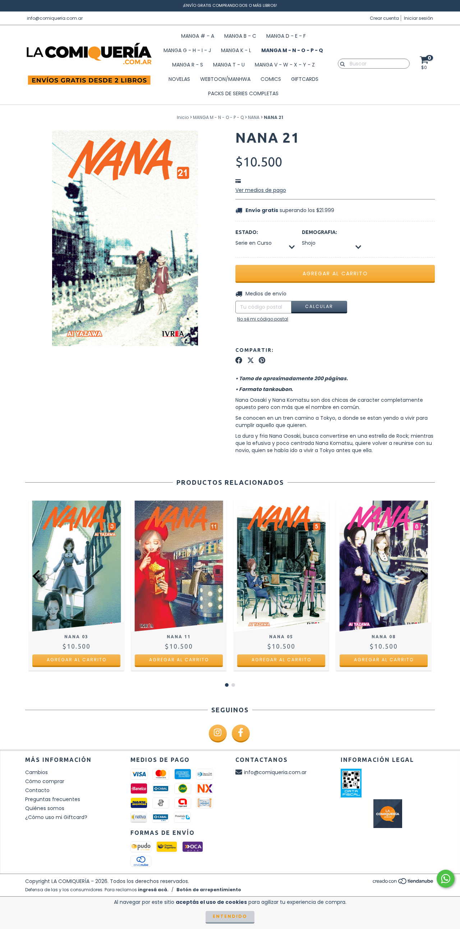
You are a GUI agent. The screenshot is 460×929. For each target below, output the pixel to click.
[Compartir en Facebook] (238, 360)
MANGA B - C (240, 36)
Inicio (183, 117)
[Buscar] (341, 63)
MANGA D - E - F (286, 36)
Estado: (246, 232)
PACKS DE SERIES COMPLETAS (243, 93)
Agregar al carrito (76, 660)
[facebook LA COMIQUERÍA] (241, 733)
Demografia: (319, 232)
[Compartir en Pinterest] (262, 360)
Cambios (36, 772)
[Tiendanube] (403, 883)
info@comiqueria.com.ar (55, 18)
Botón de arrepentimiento (208, 890)
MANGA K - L (236, 50)
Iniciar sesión (418, 18)
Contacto (37, 790)
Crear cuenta (384, 18)
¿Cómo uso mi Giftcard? (56, 817)
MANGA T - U (229, 64)
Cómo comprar (44, 781)
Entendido (230, 916)
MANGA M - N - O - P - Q (292, 50)
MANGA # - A (197, 36)
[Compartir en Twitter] (250, 360)
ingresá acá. (153, 890)
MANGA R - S (187, 64)
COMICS (271, 79)
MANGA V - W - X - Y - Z (285, 64)
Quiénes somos (44, 808)
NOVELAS (179, 79)
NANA (253, 117)
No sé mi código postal (262, 319)
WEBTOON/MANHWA (225, 79)
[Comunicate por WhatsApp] (446, 879)
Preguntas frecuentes (52, 799)
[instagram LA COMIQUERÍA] (218, 733)
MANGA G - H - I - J (187, 50)
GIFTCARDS (304, 79)
